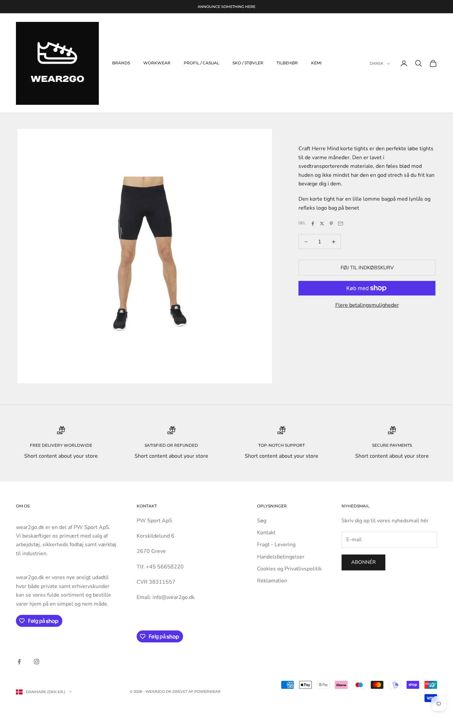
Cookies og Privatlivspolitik (289, 568)
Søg (261, 520)
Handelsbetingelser (280, 556)
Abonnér (363, 562)
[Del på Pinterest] (331, 223)
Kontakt (266, 532)
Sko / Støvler (247, 63)
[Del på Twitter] (322, 223)
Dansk (376, 63)
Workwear (156, 63)
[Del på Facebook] (312, 223)
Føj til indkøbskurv (367, 267)
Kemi (316, 63)
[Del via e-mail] (340, 223)
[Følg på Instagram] (36, 661)
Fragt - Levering (276, 544)
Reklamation (272, 580)
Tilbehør (287, 63)
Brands (121, 63)
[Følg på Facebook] (19, 661)
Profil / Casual (201, 63)
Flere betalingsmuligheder (367, 305)
